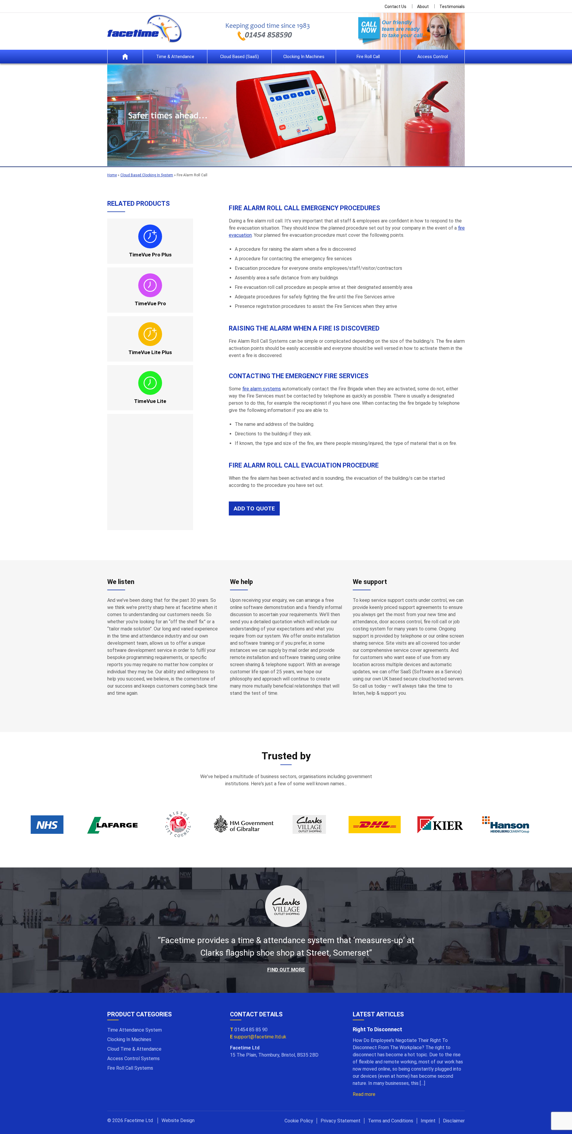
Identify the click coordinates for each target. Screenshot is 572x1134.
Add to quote (254, 508)
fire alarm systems (261, 389)
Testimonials (452, 6)
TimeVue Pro (150, 303)
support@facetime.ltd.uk (260, 1037)
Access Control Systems (133, 1058)
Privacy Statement (340, 1121)
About (423, 6)
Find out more (286, 970)
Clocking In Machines (303, 56)
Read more (364, 1094)
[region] (286, 114)
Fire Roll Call (368, 56)
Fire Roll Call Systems (130, 1068)
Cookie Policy (299, 1121)
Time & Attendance (175, 56)
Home (125, 56)
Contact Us (395, 6)
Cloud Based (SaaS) (239, 56)
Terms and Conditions (390, 1121)
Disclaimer (454, 1121)
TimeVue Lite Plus (150, 352)
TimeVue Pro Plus (150, 255)
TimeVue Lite (150, 401)
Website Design (178, 1120)
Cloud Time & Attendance (134, 1049)
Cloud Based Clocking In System (146, 175)
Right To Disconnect (377, 1029)
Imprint (428, 1121)
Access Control (432, 56)
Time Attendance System (134, 1030)
